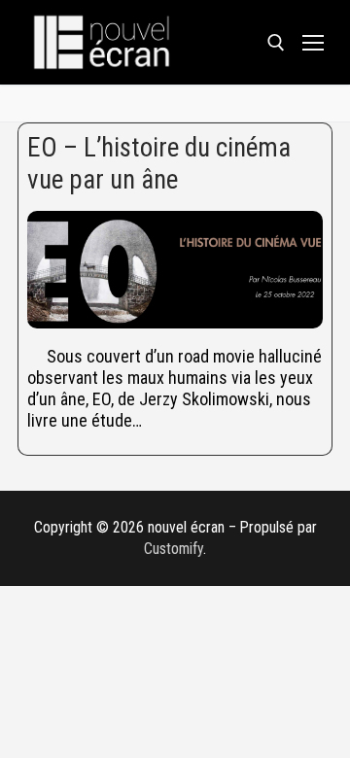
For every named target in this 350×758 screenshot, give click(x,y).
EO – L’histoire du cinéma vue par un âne (159, 163)
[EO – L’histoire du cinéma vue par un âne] (175, 270)
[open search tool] (276, 43)
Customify (173, 548)
